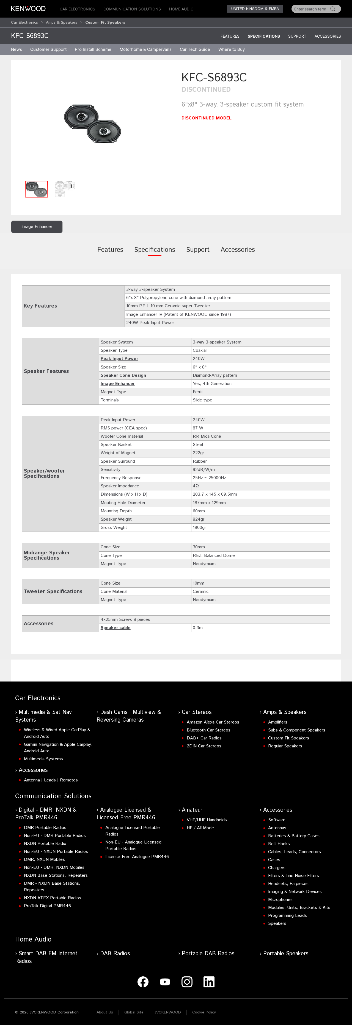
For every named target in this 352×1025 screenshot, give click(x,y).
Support (297, 36)
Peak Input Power (119, 359)
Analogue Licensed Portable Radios (132, 831)
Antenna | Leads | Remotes (51, 780)
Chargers (276, 868)
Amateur (192, 810)
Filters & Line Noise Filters (293, 876)
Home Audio (181, 9)
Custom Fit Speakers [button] (105, 22)
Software (276, 820)
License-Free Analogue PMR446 (137, 857)
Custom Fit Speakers (288, 738)
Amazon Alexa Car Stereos (213, 722)
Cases (274, 860)
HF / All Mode (200, 828)
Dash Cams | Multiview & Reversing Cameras (129, 716)
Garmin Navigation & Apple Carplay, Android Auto (58, 747)
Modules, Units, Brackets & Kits (299, 907)
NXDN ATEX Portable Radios (52, 898)
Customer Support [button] (48, 49)
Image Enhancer (118, 384)
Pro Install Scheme (93, 49)
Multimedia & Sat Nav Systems (43, 716)
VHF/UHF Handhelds (207, 820)
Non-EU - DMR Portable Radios (55, 836)
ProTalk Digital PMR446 (47, 906)
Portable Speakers (285, 954)
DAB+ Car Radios (204, 738)
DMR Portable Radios (45, 828)
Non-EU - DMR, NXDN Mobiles (54, 867)
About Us (105, 1012)
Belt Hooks (279, 844)
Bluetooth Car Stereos (208, 730)
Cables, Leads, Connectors (294, 852)
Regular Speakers (285, 746)
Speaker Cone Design (123, 375)
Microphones (280, 899)
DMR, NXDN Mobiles (44, 859)
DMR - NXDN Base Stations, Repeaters (52, 886)
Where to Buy (231, 49)
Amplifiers (277, 722)
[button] (93, 124)
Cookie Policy (204, 1012)
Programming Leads (287, 915)
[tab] (110, 253)
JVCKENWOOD (168, 1012)
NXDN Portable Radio (45, 843)
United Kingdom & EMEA (255, 9)
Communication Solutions (132, 9)
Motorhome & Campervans (146, 49)
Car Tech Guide (195, 49)
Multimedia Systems (43, 759)
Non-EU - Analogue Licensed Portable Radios (133, 845)
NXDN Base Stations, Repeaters (56, 875)
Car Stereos (196, 712)
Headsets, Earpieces (288, 884)
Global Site (134, 1012)
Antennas (277, 828)
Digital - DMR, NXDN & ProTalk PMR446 (45, 814)
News (16, 49)
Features (230, 36)
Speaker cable (116, 628)
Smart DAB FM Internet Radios (46, 957)
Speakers (277, 923)
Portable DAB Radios (208, 954)
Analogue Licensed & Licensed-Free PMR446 (126, 814)
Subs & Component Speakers (296, 730)
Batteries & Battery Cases (294, 836)
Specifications (264, 36)
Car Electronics (77, 9)
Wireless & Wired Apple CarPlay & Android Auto (57, 733)
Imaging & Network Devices (295, 892)
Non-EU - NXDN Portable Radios (56, 851)
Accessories (328, 36)
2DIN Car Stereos (204, 746)
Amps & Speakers (61, 22)
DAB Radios (115, 954)
